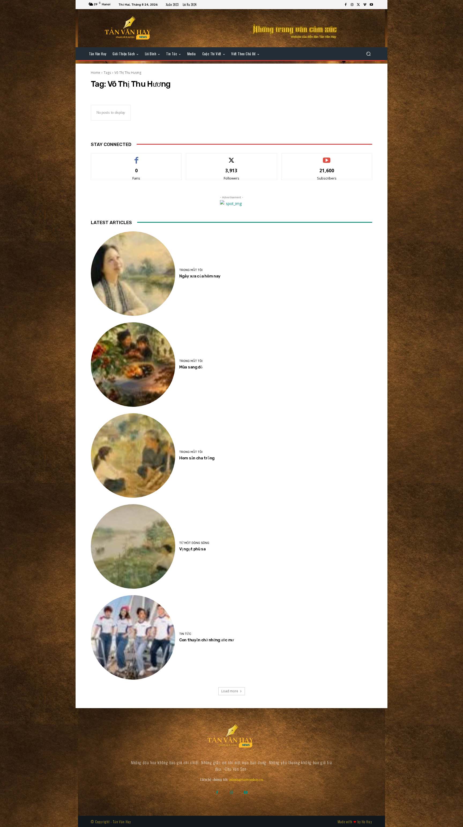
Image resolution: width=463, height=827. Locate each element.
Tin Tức (185, 633)
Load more (229, 691)
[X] (358, 5)
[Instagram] (352, 5)
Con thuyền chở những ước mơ (206, 640)
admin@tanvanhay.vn (246, 779)
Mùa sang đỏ (191, 367)
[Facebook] (345, 5)
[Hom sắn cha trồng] (133, 455)
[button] (368, 53)
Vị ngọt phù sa (192, 549)
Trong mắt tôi (191, 270)
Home (95, 72)
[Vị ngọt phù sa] (133, 546)
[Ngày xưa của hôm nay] (133, 273)
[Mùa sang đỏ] (133, 364)
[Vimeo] (365, 5)
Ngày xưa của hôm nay (200, 276)
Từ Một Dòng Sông (194, 542)
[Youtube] (371, 5)
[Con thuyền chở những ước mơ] (133, 637)
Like (136, 157)
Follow (231, 157)
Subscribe (327, 157)
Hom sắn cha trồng (197, 458)
